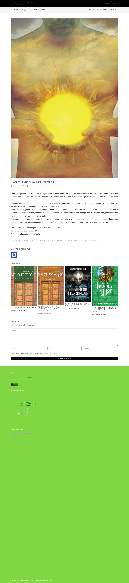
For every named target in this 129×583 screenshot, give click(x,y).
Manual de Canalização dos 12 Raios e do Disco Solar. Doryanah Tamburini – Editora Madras (68, 240)
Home (91, 10)
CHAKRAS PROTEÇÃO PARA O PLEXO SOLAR (24, 240)
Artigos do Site (17, 394)
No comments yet (41, 186)
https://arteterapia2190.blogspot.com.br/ (22, 440)
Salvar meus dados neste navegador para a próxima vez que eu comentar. (35, 353)
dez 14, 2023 (15, 186)
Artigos (30, 186)
